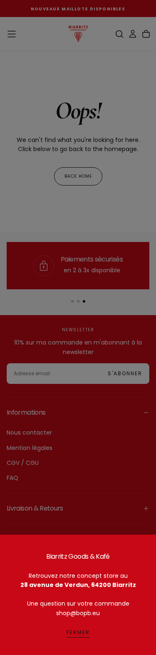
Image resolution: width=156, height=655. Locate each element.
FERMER (78, 632)
